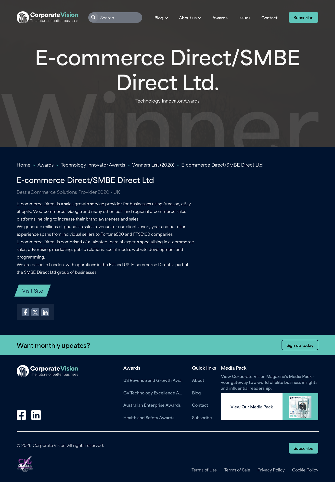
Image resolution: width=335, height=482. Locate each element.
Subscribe (303, 17)
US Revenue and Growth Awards (154, 380)
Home (23, 164)
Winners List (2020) (153, 164)
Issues (244, 17)
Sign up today (299, 345)
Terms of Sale (237, 469)
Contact (269, 17)
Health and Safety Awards (148, 417)
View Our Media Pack (252, 406)
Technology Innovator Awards (93, 164)
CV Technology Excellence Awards (154, 392)
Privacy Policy (271, 469)
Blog (196, 392)
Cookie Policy (305, 469)
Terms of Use (204, 469)
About (198, 380)
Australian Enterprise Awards (152, 405)
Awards (220, 17)
